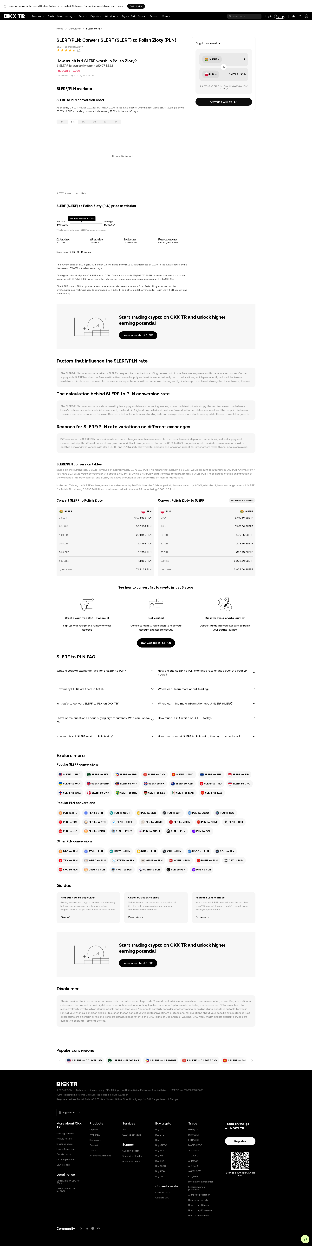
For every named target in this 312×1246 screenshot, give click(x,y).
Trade (51, 16)
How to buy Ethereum (200, 1210)
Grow (81, 16)
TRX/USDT (194, 1155)
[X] (81, 1228)
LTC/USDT (193, 1176)
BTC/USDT (194, 1134)
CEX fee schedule (131, 1134)
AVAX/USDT (194, 1171)
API (124, 1129)
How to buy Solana (198, 1215)
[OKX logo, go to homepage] (14, 16)
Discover (36, 16)
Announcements (131, 1161)
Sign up (280, 16)
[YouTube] (98, 1228)
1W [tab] (83, 122)
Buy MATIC (161, 1145)
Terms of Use (162, 1016)
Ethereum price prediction (196, 1188)
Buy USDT (160, 1129)
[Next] (252, 1060)
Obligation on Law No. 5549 (68, 1182)
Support (154, 16)
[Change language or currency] (306, 16)
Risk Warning (183, 1016)
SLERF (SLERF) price (80, 252)
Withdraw (110, 16)
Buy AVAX (160, 1171)
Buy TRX (159, 1161)
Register (240, 1141)
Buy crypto (95, 1140)
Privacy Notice (64, 1138)
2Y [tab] (116, 122)
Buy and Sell (128, 16)
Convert (142, 16)
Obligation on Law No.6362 (66, 1189)
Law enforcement (66, 1149)
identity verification (154, 625)
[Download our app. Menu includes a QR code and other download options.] (293, 16)
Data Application (66, 1159)
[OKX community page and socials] (104, 1228)
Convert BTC (162, 1197)
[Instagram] (92, 1228)
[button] (105, 670)
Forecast (201, 917)
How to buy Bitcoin (198, 1205)
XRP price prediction (199, 1194)
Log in (269, 16)
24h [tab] (73, 122)
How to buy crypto (198, 1200)
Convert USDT (163, 1192)
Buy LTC (159, 1176)
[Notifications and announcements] (300, 16)
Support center (130, 1150)
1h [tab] (62, 122)
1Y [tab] (105, 122)
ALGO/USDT (194, 1166)
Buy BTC (159, 1134)
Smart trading (64, 16)
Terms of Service (95, 1020)
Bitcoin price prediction (201, 1181)
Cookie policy (64, 1154)
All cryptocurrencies (100, 1155)
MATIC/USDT (195, 1145)
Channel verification (132, 1156)
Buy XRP (159, 1155)
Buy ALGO (160, 1166)
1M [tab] (94, 122)
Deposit (95, 16)
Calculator (75, 28)
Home (60, 28)
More (165, 16)
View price (134, 917)
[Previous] (60, 1060)
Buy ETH (159, 1140)
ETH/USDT (194, 1140)
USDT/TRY (194, 1129)
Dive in (64, 917)
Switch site (136, 6)
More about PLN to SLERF (242, 500)
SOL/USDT (194, 1150)
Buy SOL (159, 1150)
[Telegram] (86, 1228)
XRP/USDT (193, 1161)
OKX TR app (63, 1164)
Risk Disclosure (64, 1144)
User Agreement (65, 1133)
